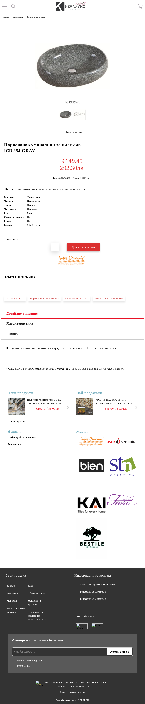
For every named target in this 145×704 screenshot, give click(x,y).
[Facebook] (79, 607)
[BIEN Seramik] (91, 466)
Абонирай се (18, 421)
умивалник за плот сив (109, 298)
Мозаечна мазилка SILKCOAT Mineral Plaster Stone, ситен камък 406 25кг (116, 402)
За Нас (11, 585)
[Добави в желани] (135, 237)
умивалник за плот (77, 298)
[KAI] (91, 500)
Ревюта (12, 334)
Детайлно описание (22, 313)
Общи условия (37, 593)
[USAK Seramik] (122, 441)
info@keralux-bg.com (102, 584)
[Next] (67, 407)
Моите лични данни (72, 692)
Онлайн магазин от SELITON (72, 700)
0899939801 (99, 591)
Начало (6, 17)
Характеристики (19, 323)
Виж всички (14, 444)
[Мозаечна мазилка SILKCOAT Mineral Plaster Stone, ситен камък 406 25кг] (84, 406)
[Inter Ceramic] (91, 441)
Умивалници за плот (36, 17)
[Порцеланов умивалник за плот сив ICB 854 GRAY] (65, 116)
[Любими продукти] (132, 6)
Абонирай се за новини (23, 437)
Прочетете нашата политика (73, 686)
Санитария (18, 17)
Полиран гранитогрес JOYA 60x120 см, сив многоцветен (44, 401)
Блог (30, 585)
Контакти (12, 593)
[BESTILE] (91, 539)
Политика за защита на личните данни (37, 616)
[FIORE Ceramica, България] (122, 500)
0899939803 (99, 598)
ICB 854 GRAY (15, 298)
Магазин (12, 600)
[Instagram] (88, 607)
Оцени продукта (73, 132)
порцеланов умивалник (44, 298)
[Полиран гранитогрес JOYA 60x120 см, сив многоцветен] (16, 406)
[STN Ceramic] (122, 466)
